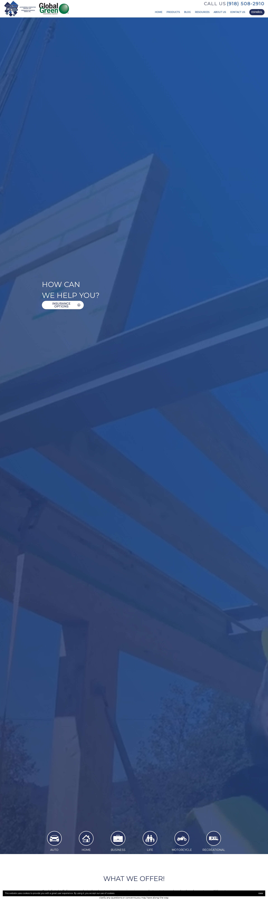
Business (118, 850)
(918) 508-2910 (246, 3)
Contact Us (237, 12)
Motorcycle (182, 850)
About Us (220, 12)
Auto (54, 850)
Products (173, 12)
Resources (202, 12)
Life (150, 850)
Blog (187, 12)
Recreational (213, 850)
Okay (260, 893)
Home (158, 12)
